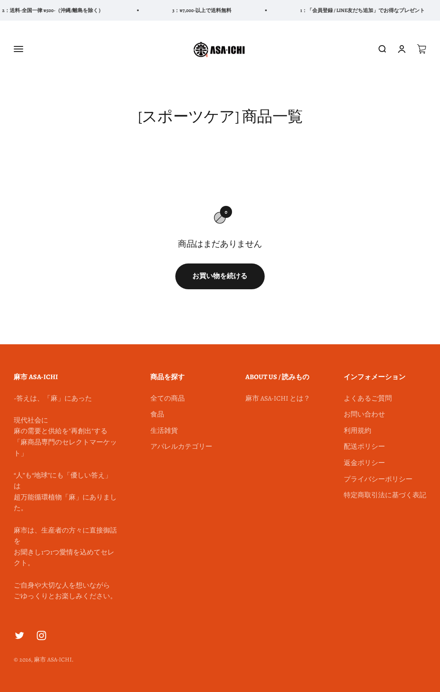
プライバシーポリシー (378, 479)
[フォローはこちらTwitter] (19, 635)
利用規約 (357, 430)
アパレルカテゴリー (181, 446)
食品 (157, 414)
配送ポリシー (364, 446)
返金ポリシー (364, 463)
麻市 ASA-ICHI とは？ (277, 398)
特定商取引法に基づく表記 (385, 495)
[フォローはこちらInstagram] (41, 635)
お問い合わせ (364, 414)
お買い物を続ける (220, 276)
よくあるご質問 (368, 398)
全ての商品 (167, 398)
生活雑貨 (164, 430)
